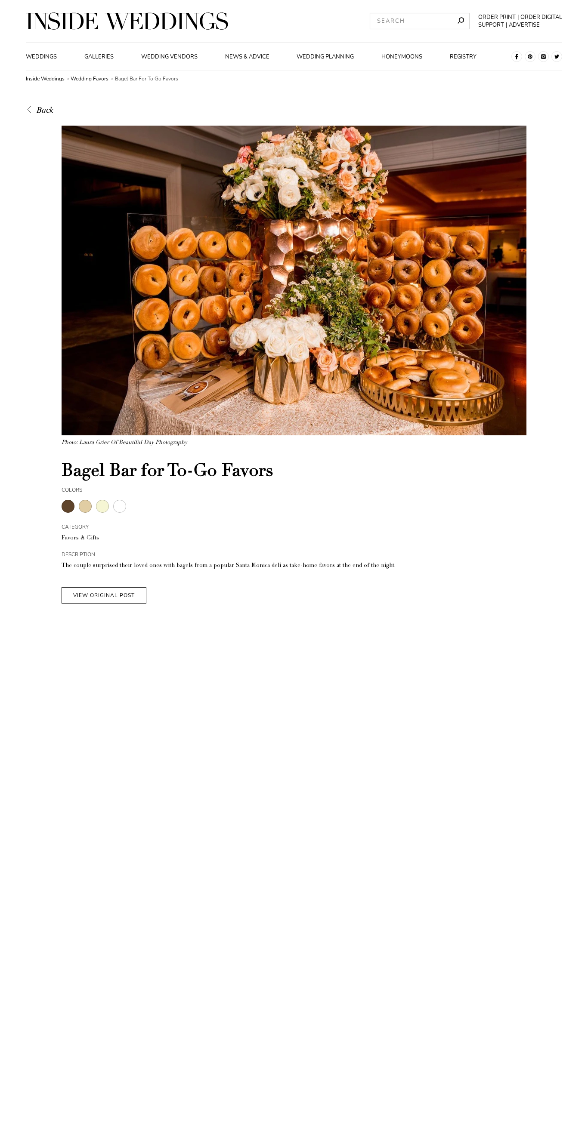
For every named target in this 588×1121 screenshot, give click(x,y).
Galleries (99, 57)
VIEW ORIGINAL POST (104, 595)
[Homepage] (127, 21)
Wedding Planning (325, 57)
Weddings (41, 57)
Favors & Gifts (80, 538)
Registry (463, 57)
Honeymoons (401, 57)
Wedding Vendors (169, 57)
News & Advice (247, 57)
